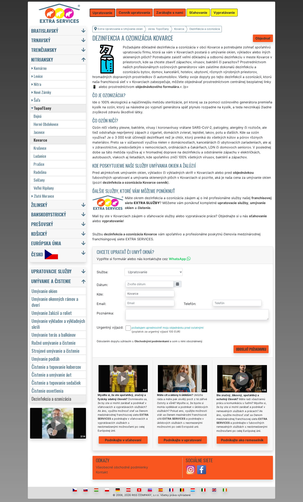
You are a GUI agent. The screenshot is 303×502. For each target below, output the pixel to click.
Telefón (189, 304)
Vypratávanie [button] (224, 13)
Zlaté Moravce (44, 196)
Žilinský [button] (39, 204)
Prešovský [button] (42, 224)
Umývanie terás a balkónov (54, 334)
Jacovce (39, 132)
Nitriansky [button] (42, 59)
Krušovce (40, 148)
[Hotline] (95, 87)
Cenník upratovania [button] (134, 13)
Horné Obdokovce (46, 124)
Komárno (40, 68)
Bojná (37, 116)
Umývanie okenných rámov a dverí (55, 301)
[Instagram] (191, 469)
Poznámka (105, 313)
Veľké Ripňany (44, 188)
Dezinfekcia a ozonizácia (51, 398)
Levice (38, 76)
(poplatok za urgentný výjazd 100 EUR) (156, 331)
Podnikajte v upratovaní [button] (182, 440)
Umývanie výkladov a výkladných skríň (58, 323)
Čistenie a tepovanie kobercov (56, 366)
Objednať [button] (262, 38)
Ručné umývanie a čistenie (53, 342)
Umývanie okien (44, 290)
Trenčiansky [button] (43, 49)
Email (101, 304)
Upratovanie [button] (102, 13)
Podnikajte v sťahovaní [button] (123, 440)
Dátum (102, 285)
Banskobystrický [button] (48, 214)
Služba (102, 272)
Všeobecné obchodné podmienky (122, 467)
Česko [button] (37, 254)
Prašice (39, 164)
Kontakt (102, 472)
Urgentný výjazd (109, 327)
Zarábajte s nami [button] (169, 13)
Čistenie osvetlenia (47, 390)
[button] (58, 272)
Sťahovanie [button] (198, 13)
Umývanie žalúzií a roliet (52, 312)
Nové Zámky (42, 92)
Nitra (37, 84)
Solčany (39, 180)
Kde (99, 294)
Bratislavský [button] (44, 30)
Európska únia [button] (46, 243)
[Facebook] (202, 469)
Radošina (40, 172)
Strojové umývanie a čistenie (55, 350)
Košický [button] (39, 233)
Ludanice (40, 156)
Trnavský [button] (40, 40)
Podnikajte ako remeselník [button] (242, 440)
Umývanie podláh (46, 358)
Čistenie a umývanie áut (52, 374)
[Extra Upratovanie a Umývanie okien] (59, 13)
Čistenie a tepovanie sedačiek (56, 382)
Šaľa (37, 100)
